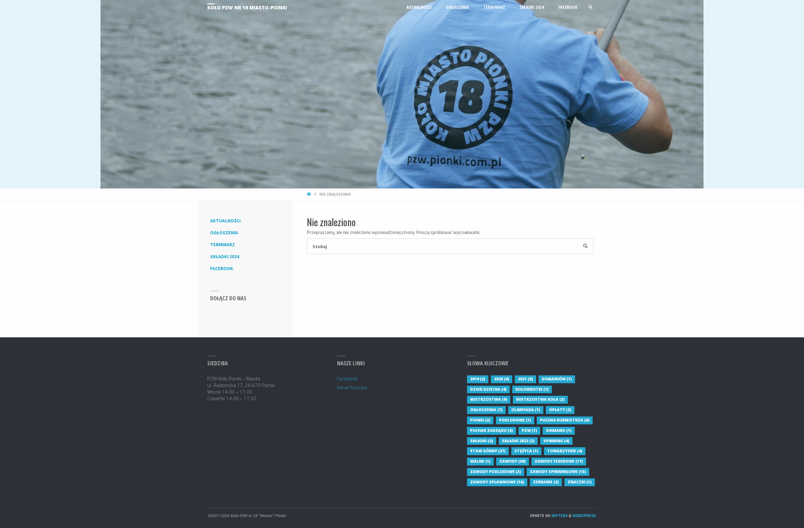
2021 (525, 379)
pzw (529, 430)
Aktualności (225, 221)
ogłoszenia (486, 409)
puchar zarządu (491, 430)
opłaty (560, 409)
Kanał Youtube (352, 387)
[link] (590, 7)
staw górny (488, 451)
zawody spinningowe (558, 471)
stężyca (526, 451)
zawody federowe (559, 461)
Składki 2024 (224, 256)
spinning (556, 441)
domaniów (557, 379)
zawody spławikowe (497, 482)
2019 (477, 379)
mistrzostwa (488, 399)
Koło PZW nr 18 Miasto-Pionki (247, 7)
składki (481, 441)
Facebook (221, 268)
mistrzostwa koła (540, 399)
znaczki (580, 482)
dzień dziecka (488, 389)
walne (480, 461)
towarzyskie (564, 451)
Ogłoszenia (224, 233)
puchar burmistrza (564, 420)
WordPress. (585, 515)
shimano (559, 430)
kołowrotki (532, 389)
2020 (501, 379)
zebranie (546, 482)
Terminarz (222, 245)
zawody (512, 461)
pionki (480, 420)
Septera (559, 515)
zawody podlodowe (495, 471)
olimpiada (525, 409)
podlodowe (515, 420)
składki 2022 (518, 441)
